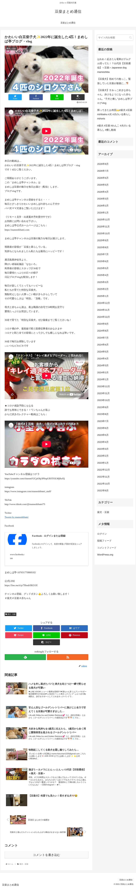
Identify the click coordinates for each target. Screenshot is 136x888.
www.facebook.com (17, 556)
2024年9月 (103, 323)
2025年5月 (103, 268)
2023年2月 (103, 455)
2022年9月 (103, 490)
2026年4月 (103, 191)
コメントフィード (106, 547)
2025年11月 (103, 226)
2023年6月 (103, 428)
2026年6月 (103, 178)
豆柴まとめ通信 (125, 880)
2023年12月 (103, 386)
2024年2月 (103, 372)
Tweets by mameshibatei (16, 517)
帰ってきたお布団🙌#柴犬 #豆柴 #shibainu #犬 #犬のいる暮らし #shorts (114, 114)
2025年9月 (103, 240)
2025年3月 (103, 282)
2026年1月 (103, 212)
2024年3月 (103, 365)
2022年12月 (103, 469)
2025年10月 (103, 233)
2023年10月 (103, 400)
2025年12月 (103, 219)
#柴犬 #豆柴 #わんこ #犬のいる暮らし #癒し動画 (114, 127)
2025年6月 (103, 261)
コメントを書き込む (46, 855)
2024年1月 (103, 379)
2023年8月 (103, 414)
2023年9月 (103, 407)
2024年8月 (103, 330)
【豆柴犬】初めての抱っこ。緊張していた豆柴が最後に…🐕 (114, 81)
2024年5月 (103, 351)
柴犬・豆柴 (12, 614)
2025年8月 (103, 247)
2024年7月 (103, 337)
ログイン (102, 533)
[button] (130, 37)
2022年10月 (103, 483)
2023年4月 (103, 442)
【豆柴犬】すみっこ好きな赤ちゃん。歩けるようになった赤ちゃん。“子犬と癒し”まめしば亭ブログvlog (114, 96)
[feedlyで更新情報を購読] (25, 657)
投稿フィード (104, 540)
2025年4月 (103, 275)
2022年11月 (103, 476)
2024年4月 (103, 358)
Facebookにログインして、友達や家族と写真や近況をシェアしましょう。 (57, 545)
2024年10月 (103, 317)
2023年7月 (103, 421)
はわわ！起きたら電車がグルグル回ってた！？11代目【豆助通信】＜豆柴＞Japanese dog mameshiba (114, 65)
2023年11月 (103, 393)
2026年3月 (103, 198)
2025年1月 (103, 296)
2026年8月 (103, 164)
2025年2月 (103, 289)
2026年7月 (103, 171)
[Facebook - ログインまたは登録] (17, 540)
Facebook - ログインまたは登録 (48, 535)
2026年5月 (103, 184)
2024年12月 (103, 303)
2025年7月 (103, 254)
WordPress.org (105, 554)
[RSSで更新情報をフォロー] (67, 657)
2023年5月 (103, 435)
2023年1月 (103, 463)
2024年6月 (103, 344)
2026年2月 (103, 205)
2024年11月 (103, 310)
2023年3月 (103, 449)
